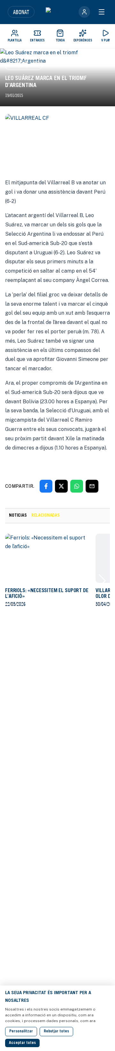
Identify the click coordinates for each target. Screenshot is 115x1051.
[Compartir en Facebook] (46, 486)
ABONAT (21, 11)
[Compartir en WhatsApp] (76, 486)
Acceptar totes (22, 1043)
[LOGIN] (84, 12)
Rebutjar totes (56, 1031)
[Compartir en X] (61, 486)
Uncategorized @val (23, 65)
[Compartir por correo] (92, 486)
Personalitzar (21, 1031)
